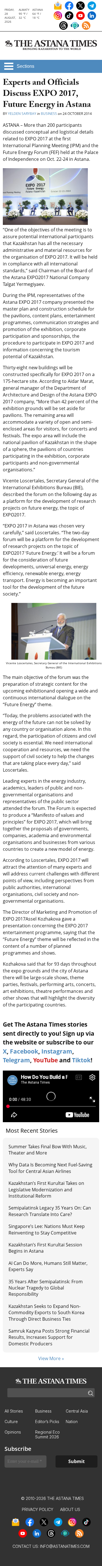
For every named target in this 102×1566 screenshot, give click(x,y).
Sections (25, 66)
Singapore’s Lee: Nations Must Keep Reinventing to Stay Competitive (46, 1229)
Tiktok (81, 1060)
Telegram (16, 1060)
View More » (51, 1358)
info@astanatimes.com (65, 1546)
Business (49, 113)
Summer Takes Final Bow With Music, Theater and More (47, 1149)
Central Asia (77, 1411)
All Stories (14, 1411)
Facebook (24, 1051)
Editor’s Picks (47, 1421)
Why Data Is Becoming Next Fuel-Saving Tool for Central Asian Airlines (50, 1168)
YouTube (45, 1060)
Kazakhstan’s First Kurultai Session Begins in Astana (45, 1248)
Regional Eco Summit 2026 (47, 1434)
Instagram (56, 1051)
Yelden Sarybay (22, 113)
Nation (72, 1421)
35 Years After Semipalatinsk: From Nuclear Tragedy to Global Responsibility (45, 1287)
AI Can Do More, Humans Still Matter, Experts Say (48, 1266)
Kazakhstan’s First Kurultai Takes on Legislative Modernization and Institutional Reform (46, 1189)
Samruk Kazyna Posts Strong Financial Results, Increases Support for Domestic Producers (49, 1337)
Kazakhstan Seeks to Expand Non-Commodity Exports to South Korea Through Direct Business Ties (46, 1312)
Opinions (13, 1432)
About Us (70, 1509)
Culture (11, 1421)
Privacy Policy (37, 1509)
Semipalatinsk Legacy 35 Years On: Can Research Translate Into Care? (49, 1211)
